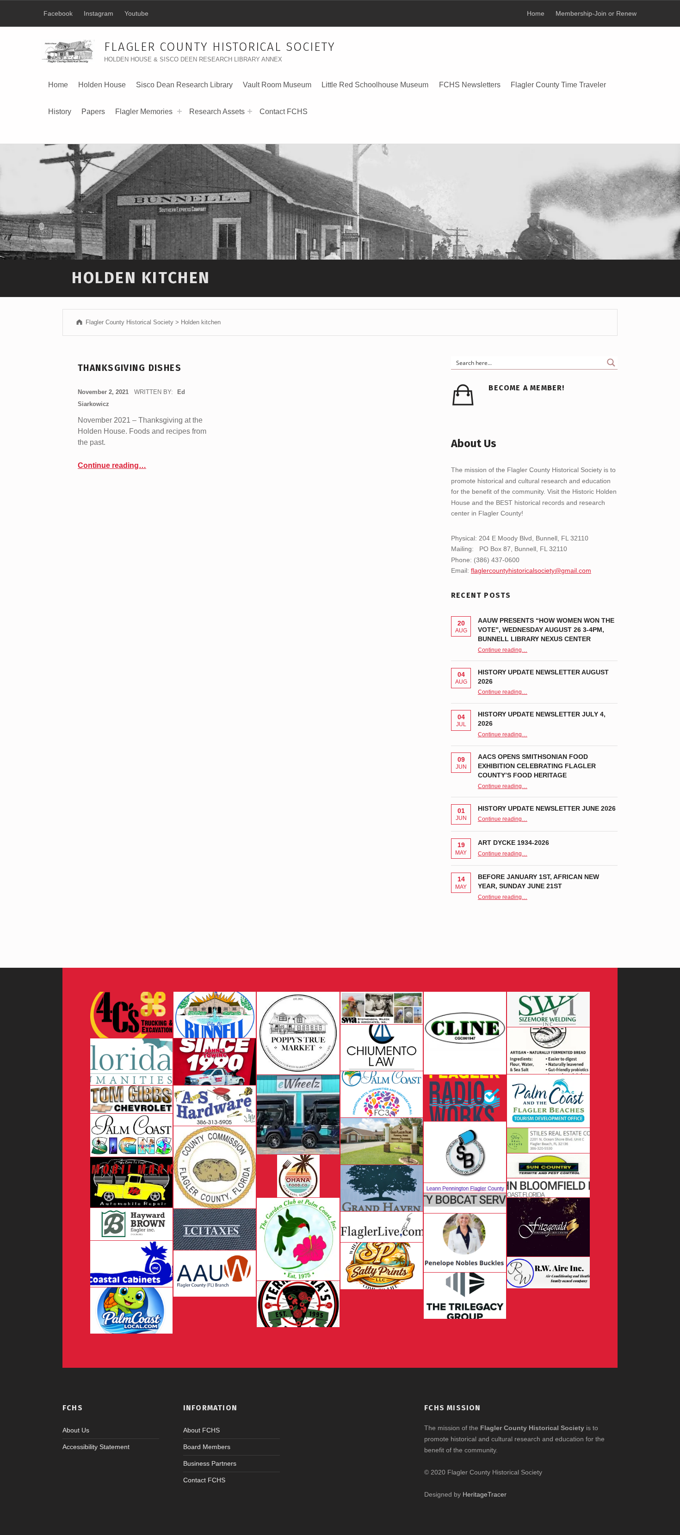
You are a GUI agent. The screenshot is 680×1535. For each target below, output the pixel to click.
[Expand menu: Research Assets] (249, 111)
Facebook (58, 13)
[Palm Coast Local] (131, 1310)
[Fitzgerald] (548, 1227)
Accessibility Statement (96, 1446)
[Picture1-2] (548, 1009)
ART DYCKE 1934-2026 (513, 842)
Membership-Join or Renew (596, 13)
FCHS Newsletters (470, 85)
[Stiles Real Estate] (548, 1140)
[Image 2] (298, 1115)
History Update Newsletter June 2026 (547, 808)
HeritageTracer (485, 1494)
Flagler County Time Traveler (558, 85)
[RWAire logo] (548, 1272)
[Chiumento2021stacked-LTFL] (381, 1048)
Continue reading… (112, 465)
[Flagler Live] (381, 1227)
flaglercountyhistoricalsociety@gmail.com (531, 570)
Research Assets (217, 111)
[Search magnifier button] (611, 362)
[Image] (131, 1182)
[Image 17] (214, 1061)
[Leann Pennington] (465, 1188)
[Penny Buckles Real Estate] (465, 1242)
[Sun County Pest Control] (548, 1165)
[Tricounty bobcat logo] (465, 1203)
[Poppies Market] (298, 1033)
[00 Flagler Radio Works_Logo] (465, 1098)
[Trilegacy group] (465, 1296)
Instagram (98, 13)
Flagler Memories (144, 111)
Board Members (206, 1446)
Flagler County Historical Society (219, 47)
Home (58, 85)
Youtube (136, 13)
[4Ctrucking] (131, 1015)
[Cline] (465, 1033)
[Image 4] (131, 1135)
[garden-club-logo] (298, 1239)
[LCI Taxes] (214, 1229)
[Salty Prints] (381, 1266)
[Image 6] (214, 1106)
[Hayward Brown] (131, 1224)
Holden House (102, 88)
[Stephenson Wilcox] (381, 1008)
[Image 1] (548, 1101)
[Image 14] (131, 1061)
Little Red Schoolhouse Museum (374, 85)
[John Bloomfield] (548, 1187)
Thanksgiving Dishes (129, 368)
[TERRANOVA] (298, 1304)
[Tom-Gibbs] (131, 1099)
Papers (93, 111)
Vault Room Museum (277, 85)
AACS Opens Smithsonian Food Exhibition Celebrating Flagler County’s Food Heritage (537, 766)
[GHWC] (381, 1188)
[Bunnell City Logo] (214, 1015)
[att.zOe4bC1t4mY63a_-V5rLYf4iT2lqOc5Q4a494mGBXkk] (548, 1050)
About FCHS (201, 1430)
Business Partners (209, 1463)
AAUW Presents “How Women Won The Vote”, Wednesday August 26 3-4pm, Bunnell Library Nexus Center (546, 630)
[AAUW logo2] (214, 1273)
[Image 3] (214, 1167)
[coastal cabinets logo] (131, 1264)
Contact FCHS (284, 111)
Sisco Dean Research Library (184, 88)
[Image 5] (465, 1152)
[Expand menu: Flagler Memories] (179, 111)
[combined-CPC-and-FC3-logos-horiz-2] (381, 1094)
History (59, 115)
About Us (75, 1430)
